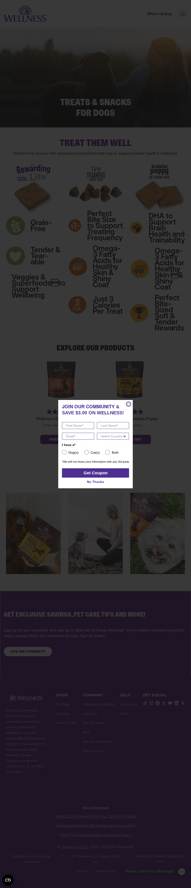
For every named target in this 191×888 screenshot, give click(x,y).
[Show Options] (124, 436)
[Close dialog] (128, 404)
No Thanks (95, 482)
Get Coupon (96, 473)
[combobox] (111, 436)
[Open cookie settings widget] (8, 880)
